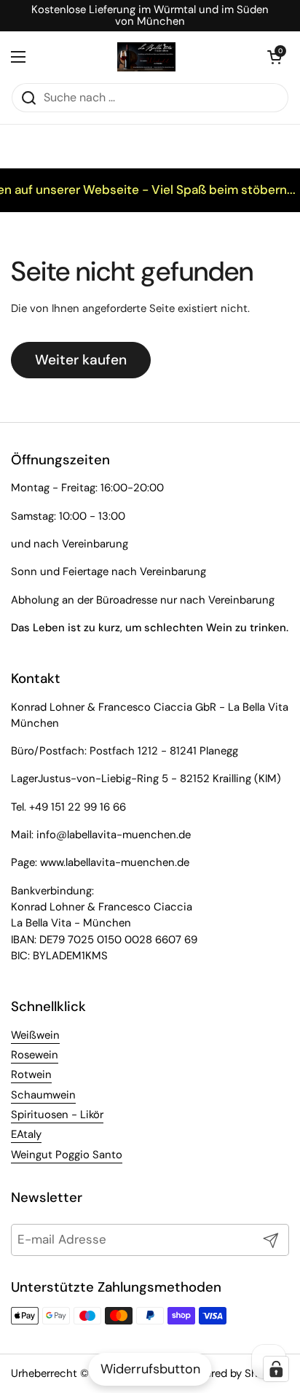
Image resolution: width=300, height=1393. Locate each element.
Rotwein (31, 1074)
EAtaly (26, 1134)
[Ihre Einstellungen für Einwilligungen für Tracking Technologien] (276, 1369)
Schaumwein (43, 1095)
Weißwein (35, 1035)
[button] (274, 56)
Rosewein (34, 1054)
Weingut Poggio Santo (66, 1154)
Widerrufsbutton (150, 1369)
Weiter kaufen (81, 360)
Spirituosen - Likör (57, 1114)
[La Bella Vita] (146, 56)
